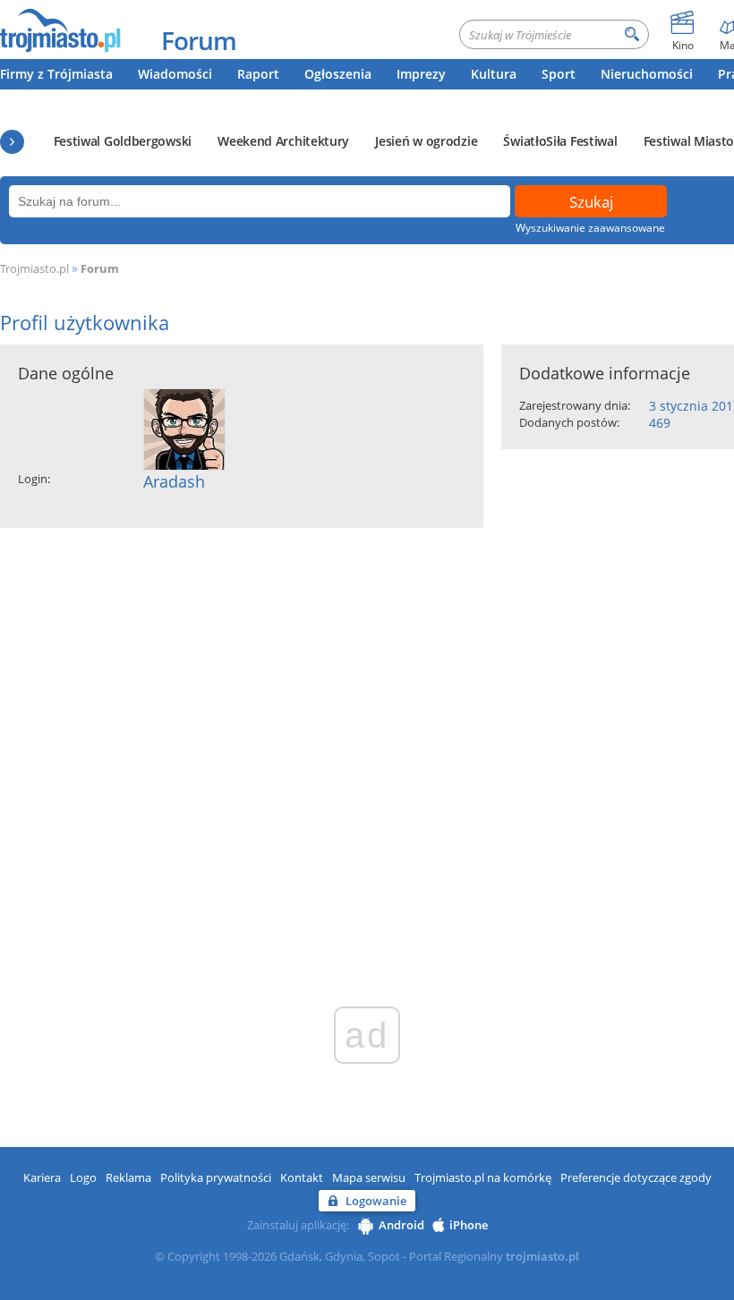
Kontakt (301, 1177)
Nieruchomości (647, 73)
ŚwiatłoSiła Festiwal (560, 140)
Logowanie (376, 1201)
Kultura (493, 73)
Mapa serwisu (368, 1177)
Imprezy (421, 73)
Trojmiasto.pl (34, 268)
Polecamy (12, 142)
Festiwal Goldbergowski (123, 140)
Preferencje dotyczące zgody (636, 1177)
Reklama (128, 1177)
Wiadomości (175, 73)
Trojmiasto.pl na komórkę (482, 1177)
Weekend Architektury (283, 140)
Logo (83, 1177)
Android (401, 1225)
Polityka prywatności (215, 1177)
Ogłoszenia (337, 73)
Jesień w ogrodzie (426, 140)
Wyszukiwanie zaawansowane (590, 227)
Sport (559, 73)
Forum (198, 40)
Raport (258, 73)
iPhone (468, 1225)
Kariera (42, 1177)
